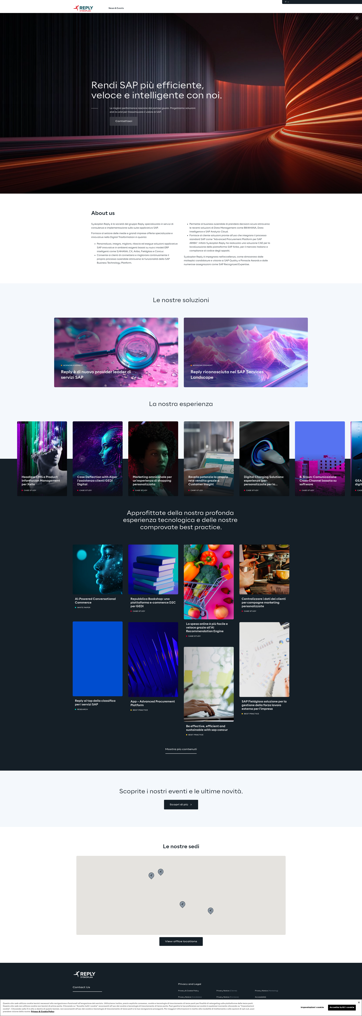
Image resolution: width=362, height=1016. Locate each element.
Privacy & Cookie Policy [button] (188, 991)
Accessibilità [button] (260, 997)
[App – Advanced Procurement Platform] (153, 659)
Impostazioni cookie (312, 1008)
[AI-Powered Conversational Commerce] (98, 569)
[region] (181, 1007)
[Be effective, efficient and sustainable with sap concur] (209, 684)
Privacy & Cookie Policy (42, 1012)
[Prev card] (82, 458)
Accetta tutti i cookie (342, 1008)
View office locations (181, 941)
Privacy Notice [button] (190, 997)
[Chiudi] (359, 1002)
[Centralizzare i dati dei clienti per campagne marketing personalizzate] (264, 569)
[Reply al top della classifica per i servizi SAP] (98, 658)
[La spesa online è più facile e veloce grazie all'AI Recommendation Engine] (209, 582)
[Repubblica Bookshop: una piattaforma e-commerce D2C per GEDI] (153, 569)
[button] (124, 121)
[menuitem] (116, 8)
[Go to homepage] (86, 8)
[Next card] (279, 458)
